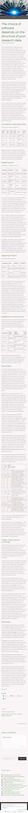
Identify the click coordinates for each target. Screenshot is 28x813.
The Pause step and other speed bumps (13, 781)
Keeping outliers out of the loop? (12, 775)
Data (7, 714)
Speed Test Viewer (8, 782)
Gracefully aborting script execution (12, 784)
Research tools (10, 711)
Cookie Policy (4, 807)
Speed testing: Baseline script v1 (11, 793)
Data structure (13, 714)
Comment (22, 746)
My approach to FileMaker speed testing (13, 795)
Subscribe (22, 758)
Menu (14, 17)
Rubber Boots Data (14, 3)
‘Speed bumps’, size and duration (11, 779)
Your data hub (21, 723)
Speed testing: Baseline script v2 (11, 792)
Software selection (6, 715)
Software (19, 714)
